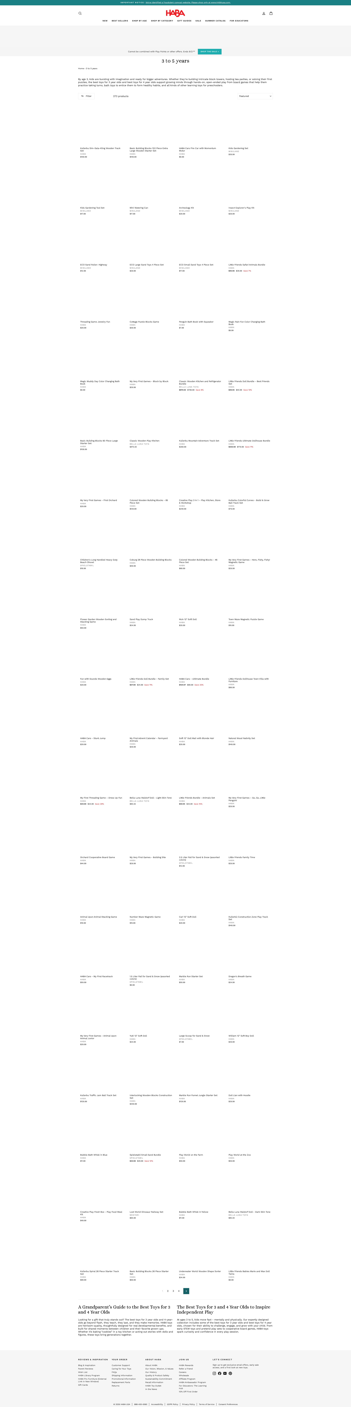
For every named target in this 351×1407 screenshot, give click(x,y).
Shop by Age (139, 21)
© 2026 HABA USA (121, 1404)
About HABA (151, 1365)
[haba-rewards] (258, 13)
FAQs (114, 1372)
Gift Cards (83, 1385)
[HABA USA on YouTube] (225, 1373)
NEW (105, 21)
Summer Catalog (215, 21)
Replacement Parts (121, 1382)
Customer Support (121, 1365)
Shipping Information (122, 1375)
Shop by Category (162, 21)
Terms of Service (206, 1404)
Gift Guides (184, 21)
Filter (88, 96)
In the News (151, 1389)
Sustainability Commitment (158, 1379)
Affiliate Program (187, 1379)
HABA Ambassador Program (192, 1382)
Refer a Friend (186, 1369)
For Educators (239, 21)
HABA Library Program (89, 1375)
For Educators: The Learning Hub (192, 1387)
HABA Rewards (186, 1365)
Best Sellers (120, 21)
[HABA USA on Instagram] (214, 1373)
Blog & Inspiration (86, 1365)
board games (240, 82)
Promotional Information (124, 1379)
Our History (151, 1372)
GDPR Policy (172, 1404)
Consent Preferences (228, 1404)
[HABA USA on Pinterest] (230, 1373)
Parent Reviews (85, 1369)
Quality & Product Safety (157, 1375)
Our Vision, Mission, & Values (159, 1369)
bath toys (109, 85)
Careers (182, 1372)
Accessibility (157, 1404)
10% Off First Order (188, 1392)
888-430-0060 (140, 1404)
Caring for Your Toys (121, 1369)
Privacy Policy (188, 1404)
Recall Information (154, 1382)
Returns (115, 1386)
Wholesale (184, 1375)
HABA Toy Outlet (153, 1386)
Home (81, 68)
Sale (198, 21)
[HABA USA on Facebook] (219, 1373)
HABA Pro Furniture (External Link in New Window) (92, 1380)
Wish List (82, 1372)
